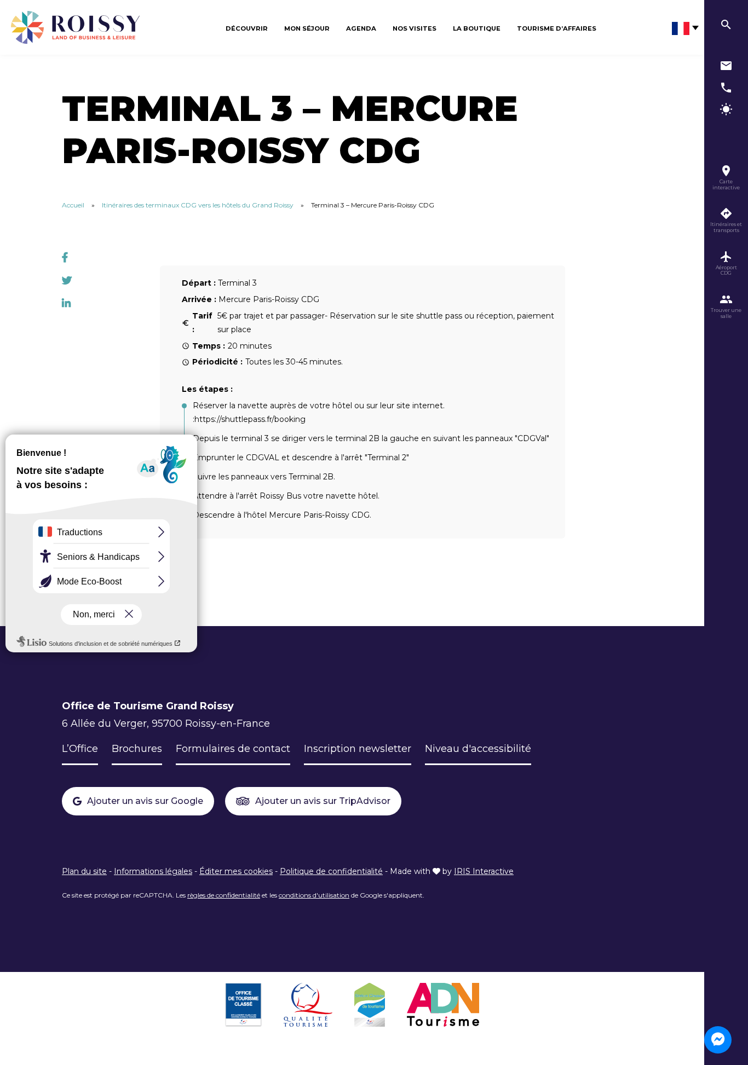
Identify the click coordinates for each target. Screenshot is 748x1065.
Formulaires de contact (233, 749)
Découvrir (247, 28)
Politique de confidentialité (331, 871)
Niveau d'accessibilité (478, 749)
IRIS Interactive (484, 871)
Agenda (361, 28)
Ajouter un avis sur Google (145, 801)
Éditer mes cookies (236, 871)
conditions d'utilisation (314, 895)
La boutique (476, 28)
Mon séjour (307, 28)
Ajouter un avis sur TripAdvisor (322, 801)
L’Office (80, 749)
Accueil (73, 205)
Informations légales (153, 871)
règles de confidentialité (223, 895)
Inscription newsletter (357, 749)
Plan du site (84, 871)
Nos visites (414, 28)
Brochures (137, 749)
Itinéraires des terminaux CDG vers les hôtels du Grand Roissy (198, 205)
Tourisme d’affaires (556, 28)
